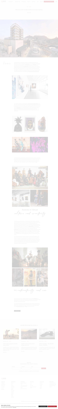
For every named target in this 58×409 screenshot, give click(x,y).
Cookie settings (43, 406)
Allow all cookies (52, 406)
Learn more (14, 407)
